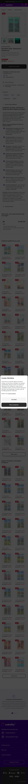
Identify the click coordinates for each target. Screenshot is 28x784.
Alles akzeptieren (14, 405)
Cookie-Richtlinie (12, 393)
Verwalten (14, 399)
